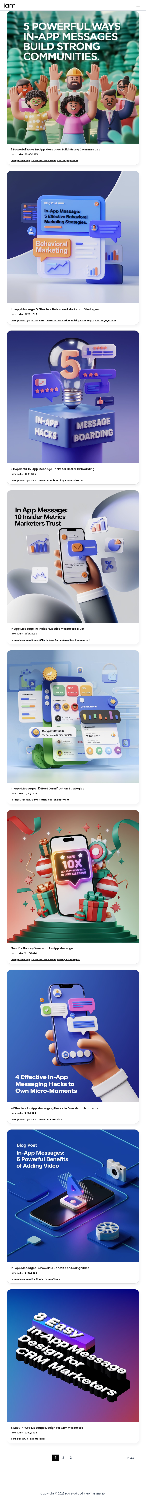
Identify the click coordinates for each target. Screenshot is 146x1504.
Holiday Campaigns (82, 320)
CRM (41, 320)
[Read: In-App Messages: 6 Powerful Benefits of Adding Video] (73, 1195)
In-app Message (20, 160)
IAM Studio (37, 1279)
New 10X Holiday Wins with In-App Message (42, 948)
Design (21, 1438)
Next (132, 1458)
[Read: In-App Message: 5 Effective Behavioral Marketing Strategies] (73, 237)
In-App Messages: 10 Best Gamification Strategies (47, 788)
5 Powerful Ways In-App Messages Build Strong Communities (55, 149)
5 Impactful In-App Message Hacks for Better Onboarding (52, 469)
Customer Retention (43, 160)
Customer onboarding (51, 480)
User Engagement (67, 160)
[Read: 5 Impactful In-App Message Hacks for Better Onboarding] (73, 397)
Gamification (39, 799)
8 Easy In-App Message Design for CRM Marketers (47, 1428)
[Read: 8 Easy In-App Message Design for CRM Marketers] (73, 1355)
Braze (34, 320)
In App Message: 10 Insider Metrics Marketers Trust (47, 629)
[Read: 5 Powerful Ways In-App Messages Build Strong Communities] (73, 77)
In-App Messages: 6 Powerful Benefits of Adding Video (50, 1268)
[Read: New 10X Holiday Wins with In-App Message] (73, 876)
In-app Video (52, 1279)
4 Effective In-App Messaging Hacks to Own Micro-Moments (54, 1108)
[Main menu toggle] (138, 5)
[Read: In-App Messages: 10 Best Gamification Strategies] (73, 716)
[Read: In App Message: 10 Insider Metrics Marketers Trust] (73, 556)
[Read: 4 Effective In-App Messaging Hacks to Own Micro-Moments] (73, 1036)
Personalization (74, 480)
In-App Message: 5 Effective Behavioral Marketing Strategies (55, 309)
